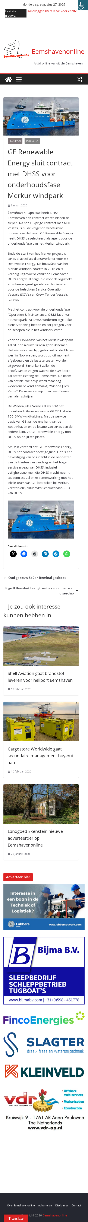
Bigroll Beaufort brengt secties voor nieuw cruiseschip (39, 590)
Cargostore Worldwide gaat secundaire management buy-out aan (40, 755)
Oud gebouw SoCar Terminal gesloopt (37, 577)
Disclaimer (61, 1205)
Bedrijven (15, 140)
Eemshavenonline (58, 51)
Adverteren (45, 1205)
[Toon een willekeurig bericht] (79, 79)
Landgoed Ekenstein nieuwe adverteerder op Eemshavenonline (35, 838)
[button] (45, 519)
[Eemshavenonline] (8, 79)
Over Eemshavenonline (21, 1205)
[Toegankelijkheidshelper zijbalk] (83, 5)
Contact (76, 1205)
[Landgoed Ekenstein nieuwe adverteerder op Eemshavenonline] (41, 787)
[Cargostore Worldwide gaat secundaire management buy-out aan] (41, 704)
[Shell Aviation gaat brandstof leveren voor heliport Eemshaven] (41, 629)
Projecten (32, 140)
